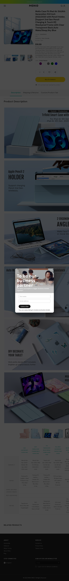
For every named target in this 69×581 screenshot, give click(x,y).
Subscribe (24, 306)
